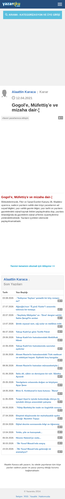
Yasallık (33, 496)
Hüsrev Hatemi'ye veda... (28, 438)
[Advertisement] (32, 53)
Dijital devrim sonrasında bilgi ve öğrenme (37, 424)
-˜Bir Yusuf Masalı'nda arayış (30, 443)
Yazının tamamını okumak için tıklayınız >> (32, 266)
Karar (43, 92)
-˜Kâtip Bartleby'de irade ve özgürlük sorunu (39, 407)
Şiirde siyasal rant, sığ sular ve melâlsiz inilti (39, 323)
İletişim (19, 496)
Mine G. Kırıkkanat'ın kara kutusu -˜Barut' (37, 391)
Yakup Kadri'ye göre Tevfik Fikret (33, 332)
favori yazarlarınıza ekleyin (15, 118)
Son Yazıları (13, 284)
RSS (26, 496)
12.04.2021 (23, 98)
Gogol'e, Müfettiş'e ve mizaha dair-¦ (35, 107)
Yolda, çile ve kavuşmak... (29, 432)
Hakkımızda (44, 496)
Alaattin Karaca (24, 92)
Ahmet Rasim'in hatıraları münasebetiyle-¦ (37, 365)
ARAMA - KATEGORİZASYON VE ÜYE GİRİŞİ (34, 14)
